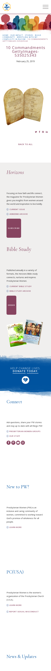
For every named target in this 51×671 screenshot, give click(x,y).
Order (11, 305)
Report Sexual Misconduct (24, 612)
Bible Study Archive (20, 291)
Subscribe (14, 228)
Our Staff (14, 436)
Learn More (15, 527)
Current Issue (17, 209)
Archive (19, 214)
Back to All (25, 144)
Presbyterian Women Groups (25, 431)
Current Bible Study (21, 286)
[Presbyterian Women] (7, 7)
